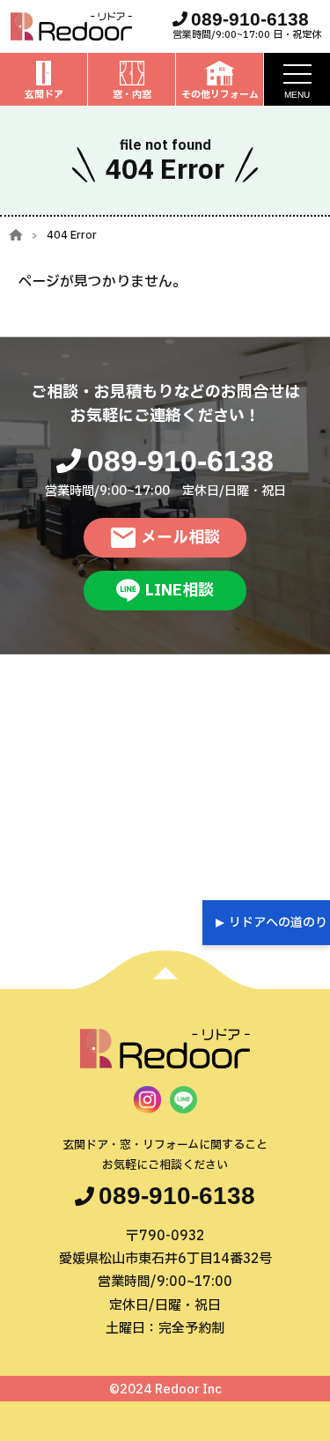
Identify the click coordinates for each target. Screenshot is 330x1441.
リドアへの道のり (278, 922)
